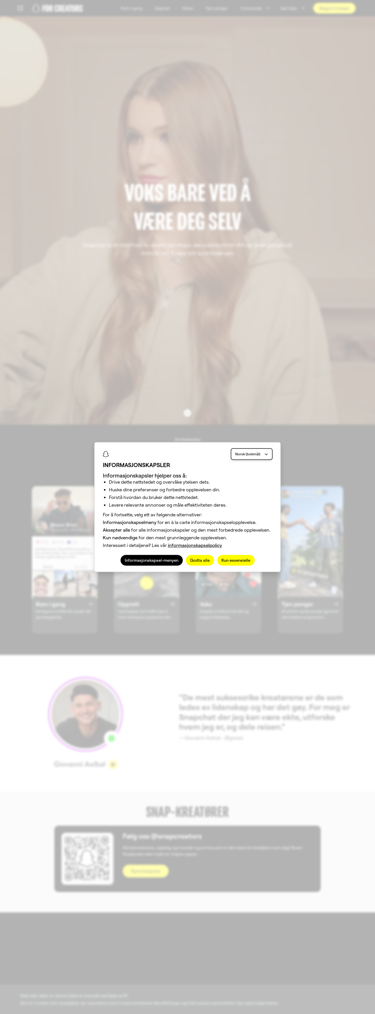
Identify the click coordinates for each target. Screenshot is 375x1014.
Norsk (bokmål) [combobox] (247, 454)
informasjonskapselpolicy (195, 545)
